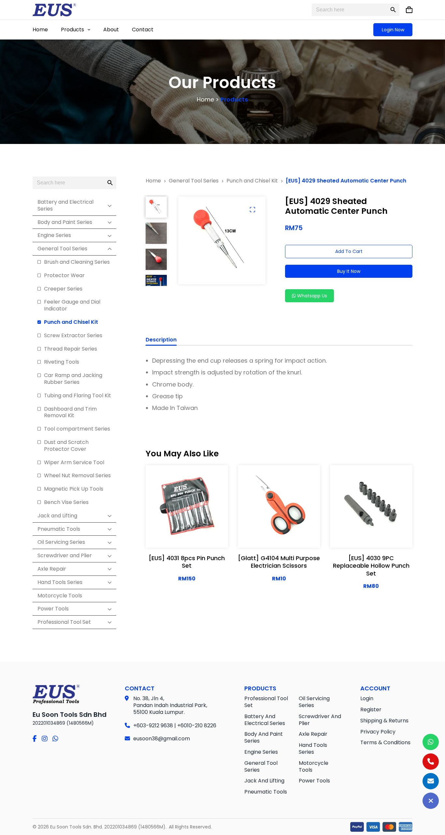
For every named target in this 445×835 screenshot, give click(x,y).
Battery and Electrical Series (264, 720)
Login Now (393, 29)
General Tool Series (261, 766)
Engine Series (261, 752)
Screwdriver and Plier (320, 720)
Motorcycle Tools (313, 766)
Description (161, 340)
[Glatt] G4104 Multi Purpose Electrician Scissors (279, 562)
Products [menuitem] (72, 29)
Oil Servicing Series (314, 702)
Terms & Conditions (385, 742)
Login (366, 698)
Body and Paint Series (263, 737)
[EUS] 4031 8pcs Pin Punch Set (187, 562)
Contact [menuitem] (142, 29)
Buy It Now (348, 271)
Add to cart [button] (186, 536)
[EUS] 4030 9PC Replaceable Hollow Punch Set (371, 565)
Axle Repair (313, 734)
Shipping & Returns (384, 720)
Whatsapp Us (311, 295)
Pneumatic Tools (265, 792)
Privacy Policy (377, 731)
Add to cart (349, 251)
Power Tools (314, 780)
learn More (186, 520)
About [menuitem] (111, 29)
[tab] (161, 341)
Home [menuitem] (40, 29)
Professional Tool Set (266, 702)
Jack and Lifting (264, 780)
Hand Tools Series (313, 748)
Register (370, 709)
